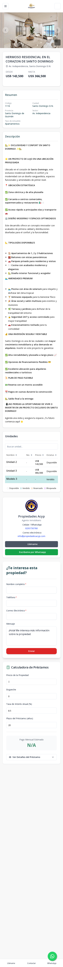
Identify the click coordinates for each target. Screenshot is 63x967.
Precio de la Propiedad (17, 675)
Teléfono (11, 597)
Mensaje (10, 623)
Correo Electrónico (16, 610)
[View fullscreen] (57, 42)
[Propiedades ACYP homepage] (31, 6)
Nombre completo (16, 584)
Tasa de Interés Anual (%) (19, 704)
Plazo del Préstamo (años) (19, 718)
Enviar (31, 651)
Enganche (11, 690)
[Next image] (57, 30)
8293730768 (31, 528)
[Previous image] (5, 30)
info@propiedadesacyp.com (31, 536)
